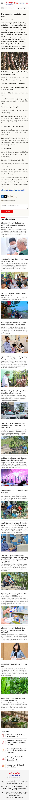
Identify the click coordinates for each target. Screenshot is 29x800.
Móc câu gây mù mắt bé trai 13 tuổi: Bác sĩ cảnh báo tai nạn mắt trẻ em (13, 324)
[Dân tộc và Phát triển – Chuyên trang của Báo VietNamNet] (9, 3)
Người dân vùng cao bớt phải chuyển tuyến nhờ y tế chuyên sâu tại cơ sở (14, 524)
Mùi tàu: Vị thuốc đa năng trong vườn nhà (14, 665)
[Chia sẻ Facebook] (2, 196)
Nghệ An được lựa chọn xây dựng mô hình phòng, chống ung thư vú (14, 459)
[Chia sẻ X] (5, 196)
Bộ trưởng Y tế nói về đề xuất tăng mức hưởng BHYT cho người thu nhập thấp (13, 630)
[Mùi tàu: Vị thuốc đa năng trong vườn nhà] (14, 685)
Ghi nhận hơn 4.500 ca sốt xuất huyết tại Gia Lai (14, 492)
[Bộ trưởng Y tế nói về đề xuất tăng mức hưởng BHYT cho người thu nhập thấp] (14, 651)
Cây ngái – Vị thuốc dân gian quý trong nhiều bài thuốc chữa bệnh (15, 759)
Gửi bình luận (7, 211)
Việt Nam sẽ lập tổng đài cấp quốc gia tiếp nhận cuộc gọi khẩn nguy (14, 392)
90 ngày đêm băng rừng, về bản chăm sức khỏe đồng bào (14, 260)
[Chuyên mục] (2, 3)
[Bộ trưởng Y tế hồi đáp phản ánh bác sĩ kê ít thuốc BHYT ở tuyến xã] (14, 615)
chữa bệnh (12, 200)
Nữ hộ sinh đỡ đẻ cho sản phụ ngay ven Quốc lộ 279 (13, 294)
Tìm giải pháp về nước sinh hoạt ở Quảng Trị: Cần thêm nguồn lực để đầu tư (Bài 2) (13, 425)
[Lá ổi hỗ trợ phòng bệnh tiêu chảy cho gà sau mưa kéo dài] (14, 719)
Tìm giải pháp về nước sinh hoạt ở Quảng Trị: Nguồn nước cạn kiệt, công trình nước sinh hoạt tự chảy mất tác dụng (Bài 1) (14, 559)
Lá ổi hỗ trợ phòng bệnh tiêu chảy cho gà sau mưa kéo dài (13, 699)
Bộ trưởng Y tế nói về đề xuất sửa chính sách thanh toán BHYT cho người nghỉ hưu (13, 225)
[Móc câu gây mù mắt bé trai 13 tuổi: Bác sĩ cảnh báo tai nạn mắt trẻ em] (14, 344)
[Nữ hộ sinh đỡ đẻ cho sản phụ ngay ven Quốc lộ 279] (14, 310)
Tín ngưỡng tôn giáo (20, 8)
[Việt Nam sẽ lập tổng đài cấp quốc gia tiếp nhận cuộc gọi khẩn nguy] (14, 410)
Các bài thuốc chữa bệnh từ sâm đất (12, 190)
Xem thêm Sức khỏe (8, 219)
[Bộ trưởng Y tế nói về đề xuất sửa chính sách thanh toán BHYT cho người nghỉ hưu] (14, 246)
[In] (12, 196)
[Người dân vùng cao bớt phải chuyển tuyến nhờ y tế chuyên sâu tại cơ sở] (14, 543)
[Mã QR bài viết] (15, 196)
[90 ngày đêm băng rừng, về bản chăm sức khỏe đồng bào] (14, 280)
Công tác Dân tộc (9, 8)
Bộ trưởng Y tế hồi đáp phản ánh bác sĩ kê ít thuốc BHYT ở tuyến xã (14, 595)
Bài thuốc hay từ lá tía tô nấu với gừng (15, 766)
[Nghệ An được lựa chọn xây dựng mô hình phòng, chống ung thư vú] (14, 477)
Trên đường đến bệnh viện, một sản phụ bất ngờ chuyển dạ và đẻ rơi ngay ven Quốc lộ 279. (14, 298)
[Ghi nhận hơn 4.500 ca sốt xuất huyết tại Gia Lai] (14, 510)
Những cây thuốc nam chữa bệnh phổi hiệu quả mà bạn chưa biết (16, 742)
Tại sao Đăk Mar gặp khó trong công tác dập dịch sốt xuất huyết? (14, 358)
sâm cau (6, 200)
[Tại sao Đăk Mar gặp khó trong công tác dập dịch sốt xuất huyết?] (14, 378)
